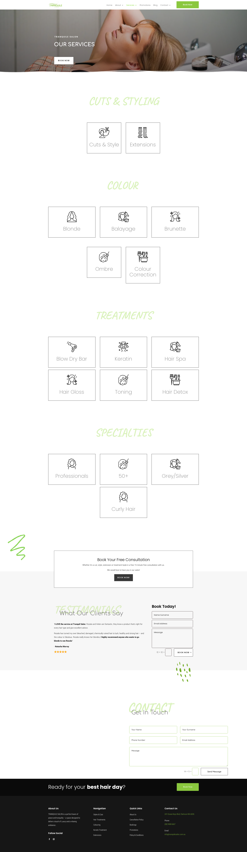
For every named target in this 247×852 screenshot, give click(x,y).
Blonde (71, 228)
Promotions (145, 5)
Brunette (175, 228)
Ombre (104, 269)
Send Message (214, 771)
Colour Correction (142, 271)
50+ (123, 476)
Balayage (123, 228)
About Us (133, 814)
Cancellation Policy (136, 820)
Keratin (123, 358)
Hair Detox (175, 391)
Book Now (187, 4)
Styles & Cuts (98, 814)
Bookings (133, 825)
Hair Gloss (71, 391)
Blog (155, 5)
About (118, 5)
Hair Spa (175, 358)
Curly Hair (123, 509)
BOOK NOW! (123, 577)
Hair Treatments (99, 820)
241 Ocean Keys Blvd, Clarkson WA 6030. (180, 814)
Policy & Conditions (137, 835)
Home (109, 5)
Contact (164, 5)
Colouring (96, 825)
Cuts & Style (104, 144)
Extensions (143, 144)
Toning (123, 391)
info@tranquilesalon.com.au (175, 834)
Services (130, 5)
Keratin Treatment (100, 830)
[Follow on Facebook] (49, 839)
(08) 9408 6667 (170, 824)
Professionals (71, 476)
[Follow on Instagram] (53, 839)
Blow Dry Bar (71, 358)
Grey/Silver (175, 476)
